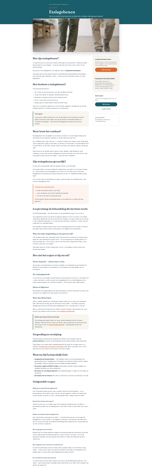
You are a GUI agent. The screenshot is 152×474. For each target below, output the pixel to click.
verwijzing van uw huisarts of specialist (51, 346)
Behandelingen (56, 4)
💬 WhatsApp (106, 104)
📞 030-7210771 (106, 109)
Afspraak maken (106, 69)
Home (50, 4)
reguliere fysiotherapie (67, 311)
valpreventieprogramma (56, 324)
